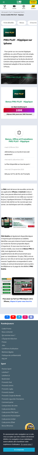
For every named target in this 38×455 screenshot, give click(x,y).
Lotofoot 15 (6, 375)
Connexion (33, 2)
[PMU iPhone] (17, 222)
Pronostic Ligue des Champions (13, 399)
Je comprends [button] (19, 449)
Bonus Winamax (7, 426)
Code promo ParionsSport (11, 416)
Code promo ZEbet (8, 422)
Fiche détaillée (9, 23)
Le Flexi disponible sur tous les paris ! (17, 164)
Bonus (22, 23)
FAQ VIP (4, 359)
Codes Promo (6, 328)
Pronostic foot (7, 382)
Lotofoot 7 (5, 372)
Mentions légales (7, 352)
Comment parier (7, 402)
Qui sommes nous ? (8, 335)
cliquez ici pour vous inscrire (21, 301)
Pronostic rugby (7, 389)
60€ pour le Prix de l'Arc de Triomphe (17, 174)
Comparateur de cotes (10, 405)
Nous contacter (7, 332)
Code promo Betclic (9, 409)
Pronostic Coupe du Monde (11, 395)
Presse (4, 342)
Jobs (3, 345)
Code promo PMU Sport (10, 412)
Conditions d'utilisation (10, 348)
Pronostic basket (8, 392)
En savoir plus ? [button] (26, 444)
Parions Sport (6, 369)
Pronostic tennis (7, 385)
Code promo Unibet (9, 419)
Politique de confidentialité (11, 355)
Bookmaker (6, 379)
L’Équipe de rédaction (9, 339)
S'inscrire (33, 23)
